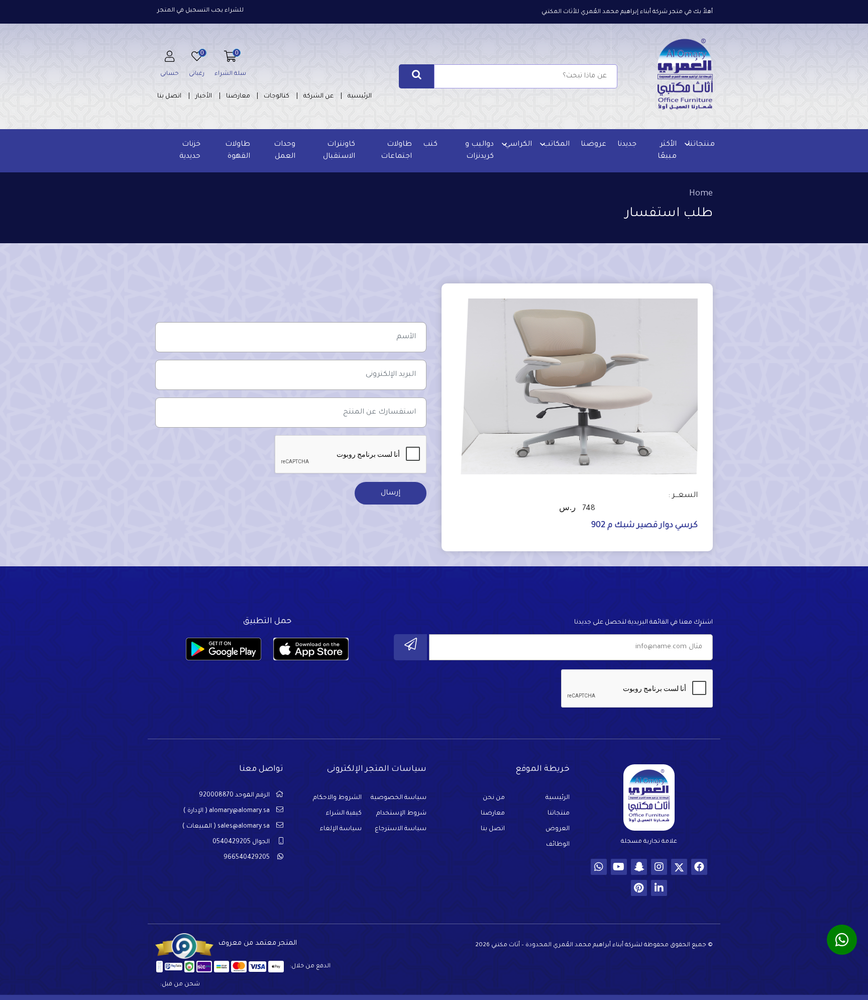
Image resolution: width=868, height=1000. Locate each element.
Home (701, 193)
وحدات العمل (284, 151)
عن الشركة (318, 96)
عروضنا (593, 145)
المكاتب (556, 145)
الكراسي (518, 145)
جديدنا (626, 145)
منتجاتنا (701, 145)
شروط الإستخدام (401, 813)
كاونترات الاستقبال (339, 151)
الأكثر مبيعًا (667, 151)
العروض (558, 829)
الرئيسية (360, 96)
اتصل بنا (169, 96)
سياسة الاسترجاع (400, 829)
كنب (430, 145)
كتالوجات (276, 96)
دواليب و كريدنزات (479, 151)
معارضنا (238, 96)
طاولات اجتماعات (396, 151)
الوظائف (558, 844)
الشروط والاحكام (337, 798)
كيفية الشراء (344, 813)
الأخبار (203, 96)
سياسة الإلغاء (341, 829)
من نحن (494, 798)
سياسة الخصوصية (398, 798)
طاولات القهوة (237, 151)
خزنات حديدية (189, 151)
